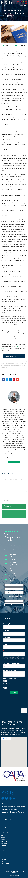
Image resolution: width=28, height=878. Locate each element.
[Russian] (26, 1)
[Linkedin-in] (10, 798)
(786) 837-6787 (19, 346)
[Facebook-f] (2, 798)
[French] (21, 1)
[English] (18, 1)
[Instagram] (14, 798)
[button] (24, 5)
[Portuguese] (24, 1)
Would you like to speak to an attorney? (13, 597)
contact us (4, 348)
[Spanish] (26, 3)
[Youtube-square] (6, 798)
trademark (22, 45)
